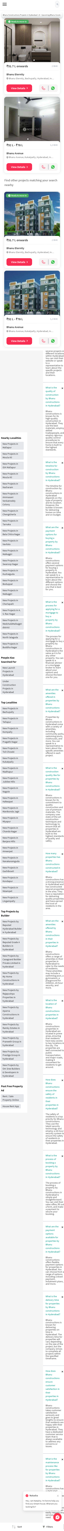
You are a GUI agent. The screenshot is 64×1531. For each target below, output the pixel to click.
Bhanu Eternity (15, 74)
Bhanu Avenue (14, 153)
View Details (18, 88)
